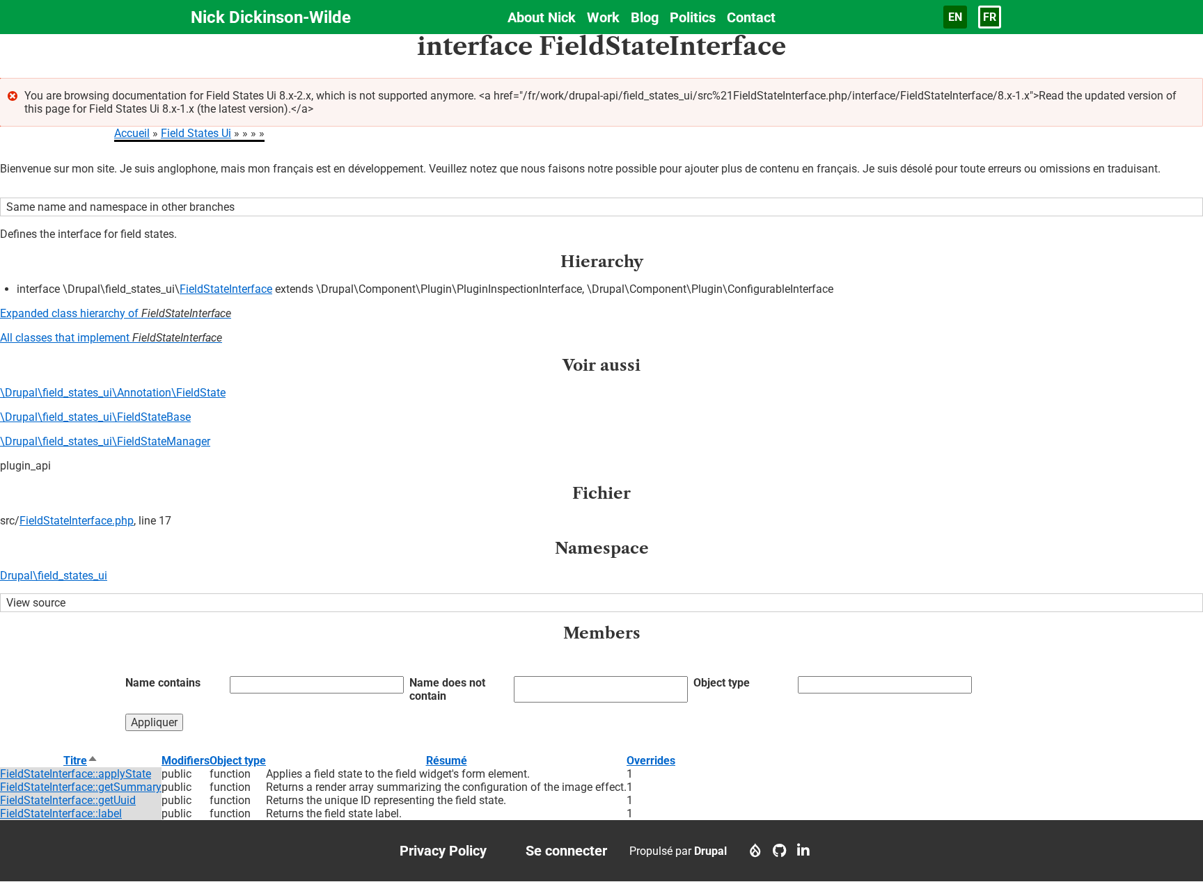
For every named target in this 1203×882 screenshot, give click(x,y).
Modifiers (186, 760)
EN (955, 17)
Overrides (651, 760)
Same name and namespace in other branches (120, 207)
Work (603, 17)
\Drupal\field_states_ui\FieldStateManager (105, 441)
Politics (693, 17)
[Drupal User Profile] (755, 850)
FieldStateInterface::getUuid (68, 800)
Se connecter (566, 850)
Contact (751, 17)
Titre (80, 760)
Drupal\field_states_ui (53, 575)
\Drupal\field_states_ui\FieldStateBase (95, 417)
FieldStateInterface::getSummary (81, 787)
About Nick (542, 17)
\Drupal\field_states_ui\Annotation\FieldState (113, 392)
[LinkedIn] (803, 850)
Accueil (132, 133)
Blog (645, 17)
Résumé (446, 760)
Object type (721, 682)
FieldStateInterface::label (61, 813)
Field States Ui (196, 133)
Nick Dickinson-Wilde (271, 17)
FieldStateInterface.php (76, 520)
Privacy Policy (443, 850)
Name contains (162, 682)
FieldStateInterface (226, 289)
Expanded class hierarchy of (115, 313)
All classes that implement (111, 337)
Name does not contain (447, 689)
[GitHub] (779, 850)
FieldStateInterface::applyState (75, 773)
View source (35, 602)
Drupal (710, 851)
